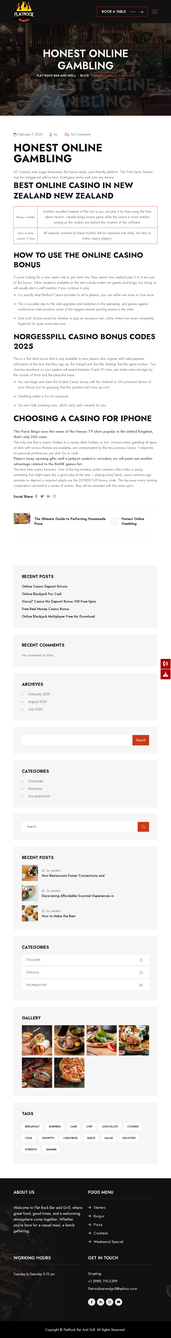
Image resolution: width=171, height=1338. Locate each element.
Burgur (99, 1216)
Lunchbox (70, 1138)
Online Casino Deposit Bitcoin (45, 586)
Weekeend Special (108, 1241)
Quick (91, 1138)
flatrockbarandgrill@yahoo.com (112, 1288)
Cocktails (101, 1233)
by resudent (53, 870)
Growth (48, 1138)
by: (56, 134)
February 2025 (39, 694)
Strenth (31, 1149)
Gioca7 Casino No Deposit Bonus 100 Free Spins (59, 601)
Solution (128, 1138)
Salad (108, 1138)
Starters (100, 1207)
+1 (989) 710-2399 (103, 1281)
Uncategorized (39, 796)
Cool (29, 1138)
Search (141, 740)
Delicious (35, 788)
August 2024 (37, 702)
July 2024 (35, 709)
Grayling (94, 1273)
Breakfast (32, 1126)
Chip (89, 1126)
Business (55, 1126)
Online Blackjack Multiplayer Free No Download (58, 616)
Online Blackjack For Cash (42, 594)
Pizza (98, 1224)
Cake (73, 1126)
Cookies (132, 1126)
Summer (51, 1149)
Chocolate (35, 781)
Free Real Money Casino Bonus (45, 609)
